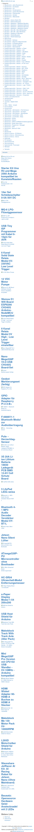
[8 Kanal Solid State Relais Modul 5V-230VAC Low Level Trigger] (7, 244)
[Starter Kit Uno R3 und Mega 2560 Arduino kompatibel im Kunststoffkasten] (7, 159)
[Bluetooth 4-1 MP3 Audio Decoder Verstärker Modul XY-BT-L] (7, 497)
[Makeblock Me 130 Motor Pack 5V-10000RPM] (7, 709)
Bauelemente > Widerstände (12, 16)
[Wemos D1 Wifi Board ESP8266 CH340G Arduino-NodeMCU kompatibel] (7, 290)
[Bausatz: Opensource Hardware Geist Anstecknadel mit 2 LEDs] (7, 787)
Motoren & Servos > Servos (12, 136)
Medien (6, 130)
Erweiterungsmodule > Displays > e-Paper (15, 48)
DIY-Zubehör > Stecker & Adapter (13, 45)
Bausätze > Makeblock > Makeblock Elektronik (17, 25)
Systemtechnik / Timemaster (12, 145)
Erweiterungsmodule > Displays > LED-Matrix (16, 51)
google (30, 826)
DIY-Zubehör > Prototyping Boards (14, 43)
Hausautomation (9, 98)
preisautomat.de (28, 829)
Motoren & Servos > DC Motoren (13, 133)
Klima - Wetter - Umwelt (11, 105)
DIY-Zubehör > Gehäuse (11, 40)
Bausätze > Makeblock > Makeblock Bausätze (16, 23)
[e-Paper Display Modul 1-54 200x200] (7, 586)
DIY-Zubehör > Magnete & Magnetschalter (16, 41)
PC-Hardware (8, 140)
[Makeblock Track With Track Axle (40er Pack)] (7, 623)
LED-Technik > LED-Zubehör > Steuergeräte (16, 113)
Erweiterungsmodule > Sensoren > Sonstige (16, 90)
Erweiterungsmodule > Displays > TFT (15, 55)
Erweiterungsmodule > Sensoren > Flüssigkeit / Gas (18, 81)
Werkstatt (7, 146)
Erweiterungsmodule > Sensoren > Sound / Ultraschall (19, 91)
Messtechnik (8, 131)
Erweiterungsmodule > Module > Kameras (15, 66)
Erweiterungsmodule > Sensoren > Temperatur (17, 95)
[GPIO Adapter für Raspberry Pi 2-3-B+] (7, 388)
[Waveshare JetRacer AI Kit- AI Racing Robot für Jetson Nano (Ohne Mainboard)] (7, 754)
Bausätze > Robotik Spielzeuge (13, 36)
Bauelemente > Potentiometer (12, 13)
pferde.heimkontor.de (18, 831)
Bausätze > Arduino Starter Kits (13, 20)
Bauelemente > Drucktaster (12, 6)
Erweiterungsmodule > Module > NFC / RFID (16, 68)
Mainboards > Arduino (10, 120)
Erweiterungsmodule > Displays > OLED (15, 53)
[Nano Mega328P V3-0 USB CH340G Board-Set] (7, 349)
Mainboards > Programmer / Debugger (15, 125)
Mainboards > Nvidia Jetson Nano (13, 123)
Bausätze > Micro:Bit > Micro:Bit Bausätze (15, 30)
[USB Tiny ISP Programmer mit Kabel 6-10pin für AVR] (7, 217)
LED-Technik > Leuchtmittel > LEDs (14, 115)
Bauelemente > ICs (10, 8)
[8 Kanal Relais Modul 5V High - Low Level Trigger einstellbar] (7, 320)
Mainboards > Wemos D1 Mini (12, 128)
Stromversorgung (9, 143)
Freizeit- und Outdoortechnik (12, 96)
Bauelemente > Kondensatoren (13, 10)
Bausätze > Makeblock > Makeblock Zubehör (16, 28)
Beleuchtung (8, 38)
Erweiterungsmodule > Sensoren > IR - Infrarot (17, 83)
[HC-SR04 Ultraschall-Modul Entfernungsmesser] (7, 569)
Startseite (7, 149)
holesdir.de (20, 829)
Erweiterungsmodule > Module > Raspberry (16, 70)
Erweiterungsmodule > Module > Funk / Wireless (17, 61)
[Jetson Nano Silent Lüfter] (7, 527)
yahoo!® (19, 828)
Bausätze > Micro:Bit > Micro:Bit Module (15, 31)
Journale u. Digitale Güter (11, 101)
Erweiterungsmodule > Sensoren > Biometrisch (17, 80)
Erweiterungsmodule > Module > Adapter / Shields (18, 56)
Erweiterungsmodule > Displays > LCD (15, 50)
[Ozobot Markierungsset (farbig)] (7, 371)
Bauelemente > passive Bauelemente (14, 11)
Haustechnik (8, 100)
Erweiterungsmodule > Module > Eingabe (15, 60)
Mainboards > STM (10, 126)
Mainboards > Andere (10, 118)
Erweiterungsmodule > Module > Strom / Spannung (18, 78)
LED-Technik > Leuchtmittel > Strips (14, 116)
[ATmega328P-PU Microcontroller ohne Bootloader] (7, 545)
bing (13, 828)
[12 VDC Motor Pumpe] (7, 272)
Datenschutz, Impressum (8, 819)
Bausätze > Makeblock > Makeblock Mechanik (17, 26)
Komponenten (8, 108)
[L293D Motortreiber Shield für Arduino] (7, 732)
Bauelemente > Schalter (11, 15)
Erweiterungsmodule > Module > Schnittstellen (17, 75)
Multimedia (7, 138)
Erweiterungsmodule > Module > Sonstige (15, 76)
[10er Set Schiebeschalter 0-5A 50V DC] (7, 183)
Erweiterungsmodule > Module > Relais (15, 71)
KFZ (6, 103)
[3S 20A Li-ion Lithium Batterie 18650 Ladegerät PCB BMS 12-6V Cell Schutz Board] (7, 447)
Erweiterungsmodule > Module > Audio (15, 58)
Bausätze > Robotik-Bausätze (12, 35)
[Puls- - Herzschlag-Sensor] (7, 428)
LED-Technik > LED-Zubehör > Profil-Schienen (17, 110)
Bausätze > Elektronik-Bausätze (13, 21)
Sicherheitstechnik (9, 141)
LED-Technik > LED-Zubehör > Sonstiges (15, 111)
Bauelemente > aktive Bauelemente (14, 5)
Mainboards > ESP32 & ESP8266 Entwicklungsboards (19, 121)
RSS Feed (7, 817)
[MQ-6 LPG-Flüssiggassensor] (7, 201)
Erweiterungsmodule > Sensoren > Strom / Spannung (18, 93)
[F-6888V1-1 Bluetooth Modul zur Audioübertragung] (7, 408)
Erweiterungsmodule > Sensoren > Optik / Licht (17, 88)
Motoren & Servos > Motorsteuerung (14, 135)
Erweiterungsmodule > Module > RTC (14, 73)
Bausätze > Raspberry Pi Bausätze (14, 33)
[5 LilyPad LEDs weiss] (7, 481)
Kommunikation (9, 106)
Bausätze (7, 18)
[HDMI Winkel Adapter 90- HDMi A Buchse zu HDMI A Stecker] (7, 680)
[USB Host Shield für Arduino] (7, 606)
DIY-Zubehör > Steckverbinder (12, 46)
